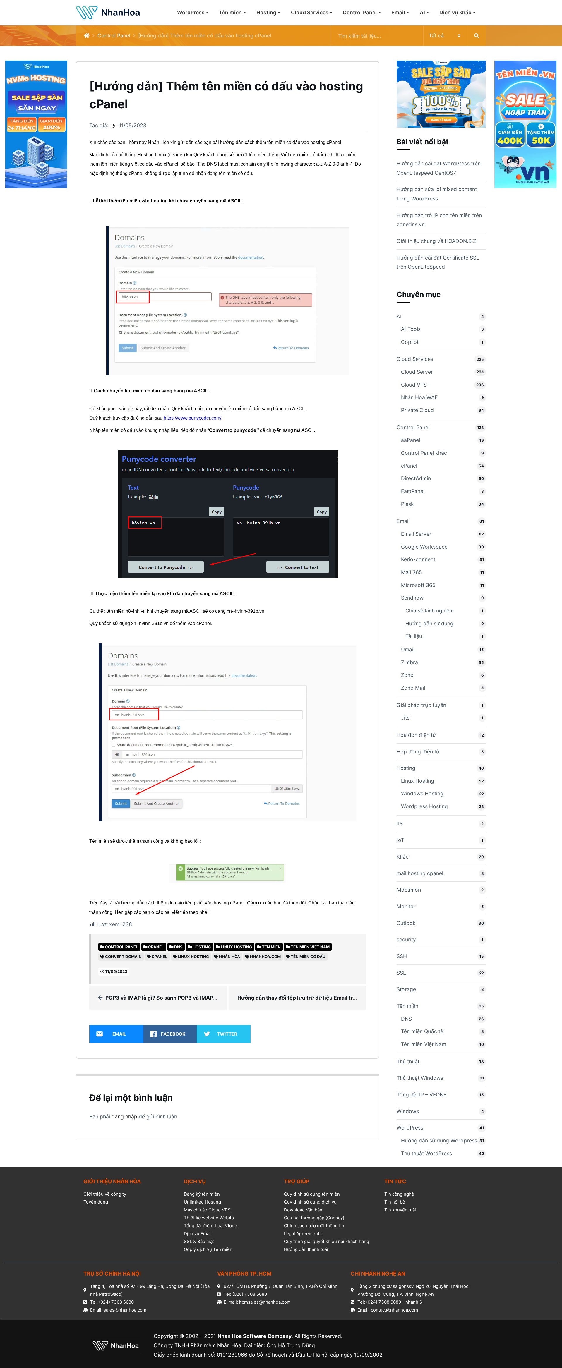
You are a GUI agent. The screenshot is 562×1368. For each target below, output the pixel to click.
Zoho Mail (413, 688)
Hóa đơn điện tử (416, 735)
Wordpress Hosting (424, 806)
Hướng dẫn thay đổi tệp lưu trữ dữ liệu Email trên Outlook (309, 998)
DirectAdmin (416, 478)
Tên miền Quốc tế (422, 1031)
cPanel (409, 466)
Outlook (406, 923)
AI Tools (411, 329)
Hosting (266, 12)
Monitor (406, 906)
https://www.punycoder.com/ (192, 418)
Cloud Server (417, 372)
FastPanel (412, 491)
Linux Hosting (417, 781)
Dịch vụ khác (455, 12)
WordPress (191, 12)
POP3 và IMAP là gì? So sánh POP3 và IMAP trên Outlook (175, 998)
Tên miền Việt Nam (423, 1044)
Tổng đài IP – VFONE (422, 1094)
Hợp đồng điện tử (418, 752)
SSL (401, 973)
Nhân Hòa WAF (419, 397)
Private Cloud (417, 410)
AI (422, 12)
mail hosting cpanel (420, 873)
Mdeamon (409, 890)
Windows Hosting (422, 793)
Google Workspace (424, 547)
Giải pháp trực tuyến (421, 705)
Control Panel (360, 12)
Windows (408, 1111)
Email (398, 12)
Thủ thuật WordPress (426, 1153)
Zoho (407, 675)
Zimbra (409, 662)
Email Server (416, 534)
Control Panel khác (424, 453)
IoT (400, 840)
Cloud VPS (414, 385)
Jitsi (406, 718)
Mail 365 (411, 572)
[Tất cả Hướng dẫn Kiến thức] (408, 35)
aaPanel (410, 440)
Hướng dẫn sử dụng (429, 623)
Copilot (410, 342)
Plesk (407, 504)
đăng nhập (124, 1116)
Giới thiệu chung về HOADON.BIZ (436, 241)
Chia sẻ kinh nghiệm (429, 610)
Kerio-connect (418, 559)
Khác (403, 857)
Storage (406, 989)
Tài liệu (413, 636)
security (406, 939)
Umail (407, 649)
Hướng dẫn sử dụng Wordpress (439, 1140)
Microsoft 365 (418, 585)
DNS (406, 1019)
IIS (400, 824)
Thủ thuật (408, 1061)
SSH (402, 956)
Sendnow (412, 598)
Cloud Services (309, 12)
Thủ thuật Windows (420, 1078)
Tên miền (230, 12)
